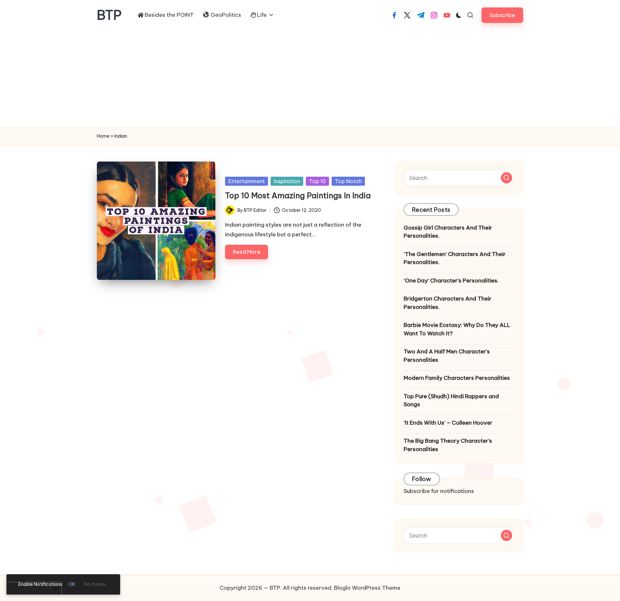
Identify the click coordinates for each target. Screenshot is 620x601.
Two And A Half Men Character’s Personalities (447, 355)
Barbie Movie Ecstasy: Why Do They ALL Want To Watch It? (457, 329)
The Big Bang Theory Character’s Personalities (448, 445)
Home (103, 136)
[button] (502, 15)
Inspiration (287, 181)
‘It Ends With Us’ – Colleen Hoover (448, 422)
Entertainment (246, 181)
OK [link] (71, 584)
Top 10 (317, 181)
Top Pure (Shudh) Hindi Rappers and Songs (451, 400)
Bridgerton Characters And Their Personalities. (447, 302)
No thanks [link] (95, 584)
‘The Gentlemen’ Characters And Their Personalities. (455, 258)
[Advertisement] (310, 79)
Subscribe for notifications (439, 491)
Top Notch (348, 181)
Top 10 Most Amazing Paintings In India (298, 195)
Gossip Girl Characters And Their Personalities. (448, 232)
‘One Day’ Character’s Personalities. (451, 280)
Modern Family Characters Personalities (457, 377)
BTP (109, 15)
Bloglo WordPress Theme (367, 587)
